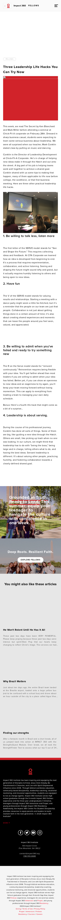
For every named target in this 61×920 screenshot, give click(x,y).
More (6, 823)
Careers (39, 914)
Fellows (9, 59)
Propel (40, 901)
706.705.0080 (29, 856)
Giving (18, 909)
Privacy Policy (39, 909)
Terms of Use (27, 909)
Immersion (29, 901)
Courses (31, 914)
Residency (44, 903)
